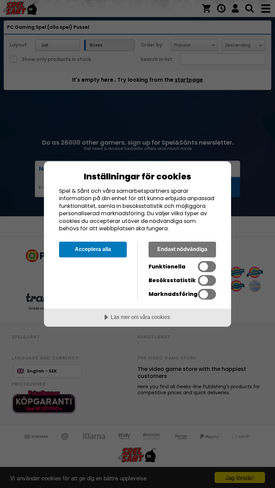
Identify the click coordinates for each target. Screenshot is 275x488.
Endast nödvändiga (182, 249)
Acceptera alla (93, 249)
